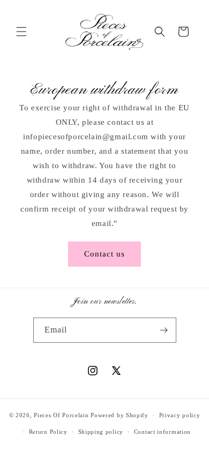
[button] (21, 31)
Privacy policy (179, 415)
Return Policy (48, 431)
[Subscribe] (164, 330)
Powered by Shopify (119, 415)
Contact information (162, 431)
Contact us (104, 254)
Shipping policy (101, 431)
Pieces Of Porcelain (62, 415)
